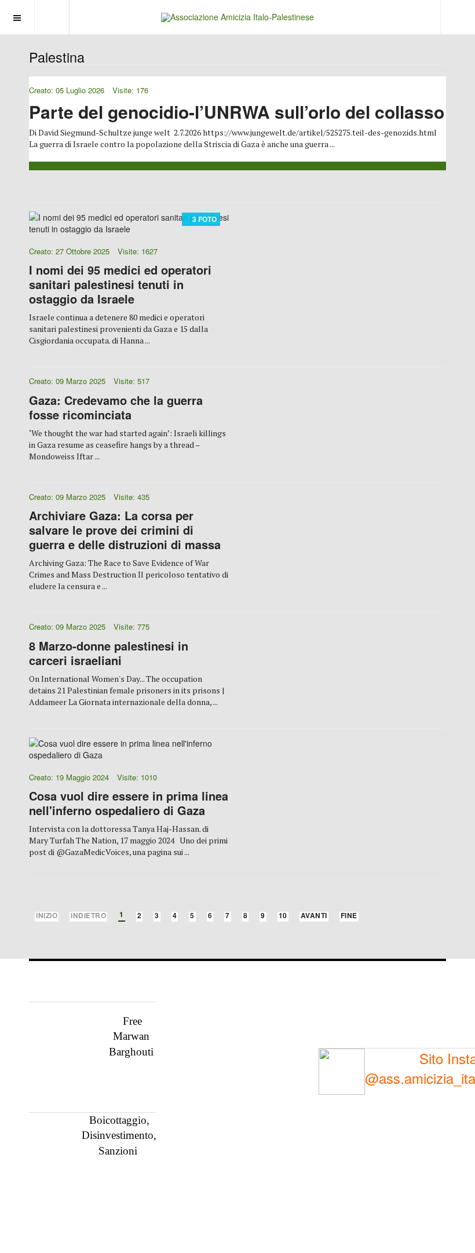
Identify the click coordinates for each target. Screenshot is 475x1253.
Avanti (314, 916)
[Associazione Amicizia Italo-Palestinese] (237, 17)
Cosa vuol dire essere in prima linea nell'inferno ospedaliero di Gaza (128, 803)
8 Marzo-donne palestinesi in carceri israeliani (108, 652)
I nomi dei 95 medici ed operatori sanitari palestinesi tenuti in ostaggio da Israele (120, 284)
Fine (349, 916)
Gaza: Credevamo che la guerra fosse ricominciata (116, 407)
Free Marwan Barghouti (131, 1036)
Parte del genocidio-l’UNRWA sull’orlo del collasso (236, 111)
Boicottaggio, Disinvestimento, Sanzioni (119, 1135)
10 (283, 916)
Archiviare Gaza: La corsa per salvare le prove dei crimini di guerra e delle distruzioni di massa (125, 530)
